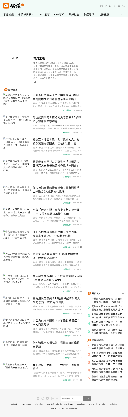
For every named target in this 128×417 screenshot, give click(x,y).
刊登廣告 (14, 404)
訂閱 (87, 398)
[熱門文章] (123, 293)
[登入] (119, 6)
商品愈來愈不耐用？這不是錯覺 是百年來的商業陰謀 (56, 322)
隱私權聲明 (68, 404)
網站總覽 (114, 404)
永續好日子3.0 (26, 14)
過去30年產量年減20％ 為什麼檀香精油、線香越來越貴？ (55, 256)
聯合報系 (81, 404)
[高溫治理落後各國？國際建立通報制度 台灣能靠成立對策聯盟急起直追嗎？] (17, 102)
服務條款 (50, 404)
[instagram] (106, 6)
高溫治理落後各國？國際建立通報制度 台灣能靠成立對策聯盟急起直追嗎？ (56, 97)
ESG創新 (45, 14)
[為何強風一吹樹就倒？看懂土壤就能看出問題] (17, 350)
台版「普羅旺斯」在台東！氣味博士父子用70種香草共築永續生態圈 (56, 211)
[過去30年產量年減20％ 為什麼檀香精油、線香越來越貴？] (17, 261)
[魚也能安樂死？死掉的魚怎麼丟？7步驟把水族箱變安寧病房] (17, 124)
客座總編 (8, 14)
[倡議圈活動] (123, 340)
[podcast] (110, 6)
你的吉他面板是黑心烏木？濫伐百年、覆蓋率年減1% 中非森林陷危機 (56, 234)
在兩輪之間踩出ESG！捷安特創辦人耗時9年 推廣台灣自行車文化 (57, 278)
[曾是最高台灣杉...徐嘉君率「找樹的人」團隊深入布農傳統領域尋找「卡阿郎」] (17, 169)
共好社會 (74, 14)
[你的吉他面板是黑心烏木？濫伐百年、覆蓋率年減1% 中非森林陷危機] (17, 239)
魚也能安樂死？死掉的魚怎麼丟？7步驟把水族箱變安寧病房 (57, 119)
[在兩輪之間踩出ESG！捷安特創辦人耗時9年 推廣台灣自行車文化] (17, 283)
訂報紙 (91, 404)
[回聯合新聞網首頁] (6, 6)
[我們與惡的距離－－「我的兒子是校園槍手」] (17, 372)
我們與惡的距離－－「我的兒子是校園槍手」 (56, 367)
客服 (29, 404)
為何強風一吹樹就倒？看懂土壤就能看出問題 (56, 344)
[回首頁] (13, 6)
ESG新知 (59, 14)
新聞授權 (39, 404)
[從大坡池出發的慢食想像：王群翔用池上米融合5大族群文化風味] (17, 195)
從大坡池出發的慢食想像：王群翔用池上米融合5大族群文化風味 (56, 189)
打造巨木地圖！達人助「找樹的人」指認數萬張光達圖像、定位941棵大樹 (56, 141)
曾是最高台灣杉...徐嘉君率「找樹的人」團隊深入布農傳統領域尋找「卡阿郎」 (57, 163)
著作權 (59, 404)
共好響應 (103, 14)
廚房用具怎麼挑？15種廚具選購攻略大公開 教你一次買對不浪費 (56, 300)
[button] (123, 6)
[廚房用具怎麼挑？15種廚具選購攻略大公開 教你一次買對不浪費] (17, 305)
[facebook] (101, 6)
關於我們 (102, 404)
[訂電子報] (114, 6)
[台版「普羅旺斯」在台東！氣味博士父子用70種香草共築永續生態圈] (17, 217)
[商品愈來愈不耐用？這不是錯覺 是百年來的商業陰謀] (17, 328)
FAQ (24, 404)
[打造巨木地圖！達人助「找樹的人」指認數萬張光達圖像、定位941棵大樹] (17, 146)
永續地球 (89, 14)
